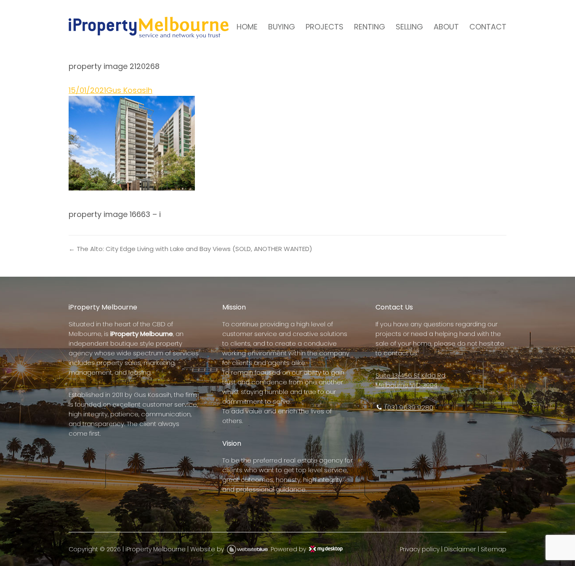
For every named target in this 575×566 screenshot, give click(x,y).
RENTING (369, 26)
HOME (247, 26)
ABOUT (446, 26)
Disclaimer (460, 549)
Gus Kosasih (129, 90)
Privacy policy (419, 549)
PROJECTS (324, 26)
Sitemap (493, 549)
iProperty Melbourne (155, 549)
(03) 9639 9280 (408, 407)
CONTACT (487, 26)
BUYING (281, 26)
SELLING (409, 26)
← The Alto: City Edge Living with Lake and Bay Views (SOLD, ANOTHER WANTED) (190, 248)
